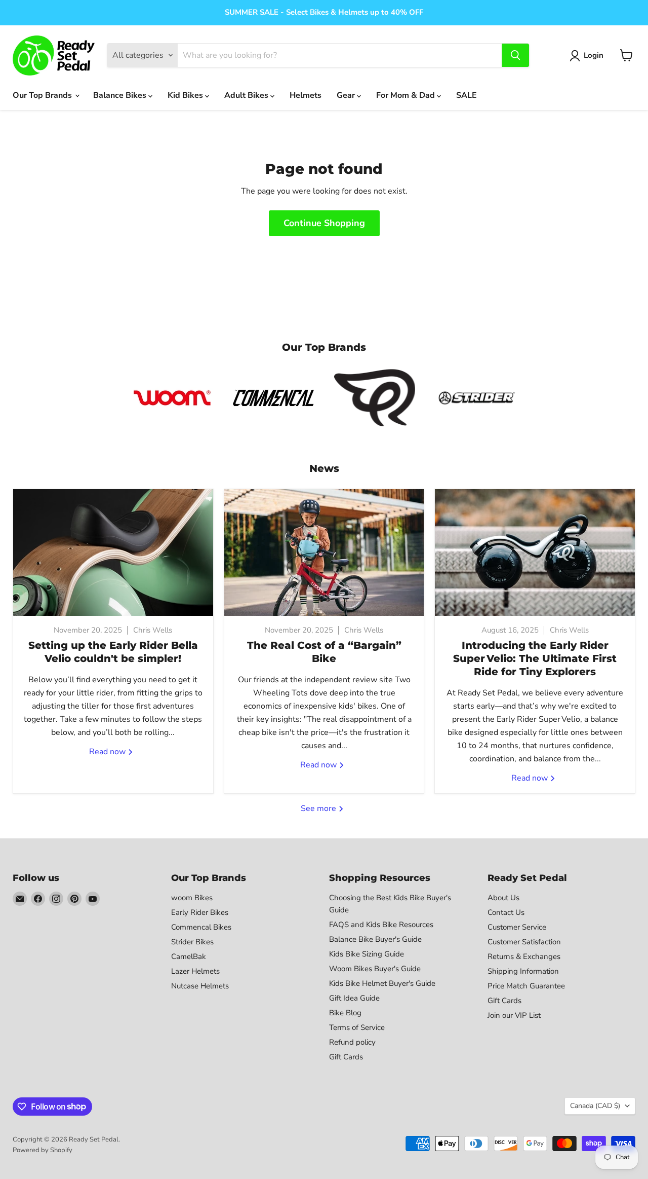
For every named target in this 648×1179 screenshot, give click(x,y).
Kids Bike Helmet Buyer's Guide (382, 983)
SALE (466, 95)
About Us (503, 898)
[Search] (515, 55)
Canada (595, 1106)
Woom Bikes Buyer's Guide (375, 969)
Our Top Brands (43, 95)
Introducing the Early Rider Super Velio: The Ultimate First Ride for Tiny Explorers (535, 658)
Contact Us (506, 912)
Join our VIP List (514, 1015)
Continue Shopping (324, 223)
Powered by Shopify (42, 1150)
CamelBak (188, 956)
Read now (108, 751)
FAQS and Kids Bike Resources (381, 924)
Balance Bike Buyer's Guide (375, 939)
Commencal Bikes (201, 927)
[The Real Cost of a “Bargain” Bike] (324, 552)
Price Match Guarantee (526, 986)
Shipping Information (523, 971)
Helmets (305, 95)
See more (319, 808)
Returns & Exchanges (524, 956)
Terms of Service (357, 1027)
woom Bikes (192, 898)
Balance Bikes (120, 95)
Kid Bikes (186, 95)
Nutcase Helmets (200, 986)
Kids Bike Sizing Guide (366, 954)
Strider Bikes (192, 942)
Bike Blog (345, 1013)
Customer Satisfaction (524, 942)
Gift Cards (346, 1057)
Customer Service (517, 927)
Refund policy (352, 1042)
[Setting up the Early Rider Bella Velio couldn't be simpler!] (113, 552)
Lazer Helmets (195, 971)
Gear (347, 95)
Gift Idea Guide (354, 998)
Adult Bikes (247, 95)
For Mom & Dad (406, 95)
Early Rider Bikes (199, 912)
